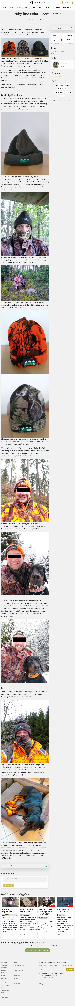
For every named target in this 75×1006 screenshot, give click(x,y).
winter (62, 96)
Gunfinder (38, 942)
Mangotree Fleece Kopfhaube (10, 910)
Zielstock (3, 970)
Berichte (18, 7)
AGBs (15, 972)
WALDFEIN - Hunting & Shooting (9, 915)
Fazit (54, 53)
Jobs (15, 981)
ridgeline (68, 92)
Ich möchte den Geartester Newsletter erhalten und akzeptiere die (52, 975)
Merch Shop (17, 983)
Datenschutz (17, 975)
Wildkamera (4, 997)
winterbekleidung (59, 92)
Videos (26, 7)
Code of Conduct (18, 970)
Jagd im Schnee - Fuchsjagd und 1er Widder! (46, 911)
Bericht (66, 2)
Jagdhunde (66, 7)
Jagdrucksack (58, 7)
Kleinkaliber (4, 983)
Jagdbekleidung (57, 76)
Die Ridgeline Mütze (58, 51)
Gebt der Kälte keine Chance (26, 910)
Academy (48, 7)
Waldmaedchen (25, 915)
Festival (41, 7)
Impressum (17, 978)
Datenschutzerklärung (48, 977)
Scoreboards (56, 43)
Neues (11, 7)
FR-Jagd (31, 19)
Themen (33, 7)
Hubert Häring (44, 917)
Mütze (67, 85)
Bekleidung (59, 85)
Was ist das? (70, 43)
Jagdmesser (4, 995)
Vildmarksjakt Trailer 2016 (63, 910)
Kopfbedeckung (62, 88)
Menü (5, 7)
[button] (73, 2)
